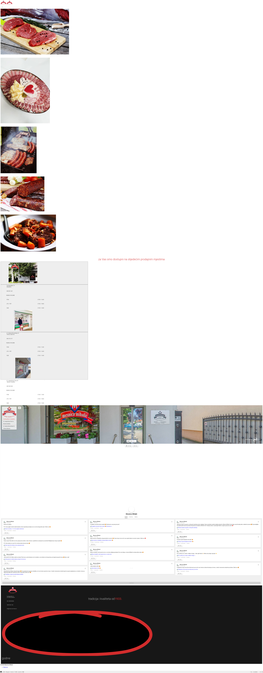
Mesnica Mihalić (131, 514)
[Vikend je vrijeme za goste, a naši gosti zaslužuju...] (218, 527)
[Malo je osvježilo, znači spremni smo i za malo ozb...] (131, 554)
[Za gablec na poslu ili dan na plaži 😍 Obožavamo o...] (131, 526)
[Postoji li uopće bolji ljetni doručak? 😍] (218, 541)
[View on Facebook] (85, 521)
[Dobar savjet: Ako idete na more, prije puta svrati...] (45, 545)
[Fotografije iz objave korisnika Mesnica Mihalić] (45, 574)
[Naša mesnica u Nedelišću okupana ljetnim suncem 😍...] (131, 540)
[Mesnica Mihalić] (131, 509)
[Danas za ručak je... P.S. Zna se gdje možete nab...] (45, 528)
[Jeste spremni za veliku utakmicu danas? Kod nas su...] (45, 559)
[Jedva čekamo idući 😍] (131, 568)
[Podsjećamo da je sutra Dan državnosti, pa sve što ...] (218, 569)
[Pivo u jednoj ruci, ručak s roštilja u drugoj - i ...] (218, 555)
